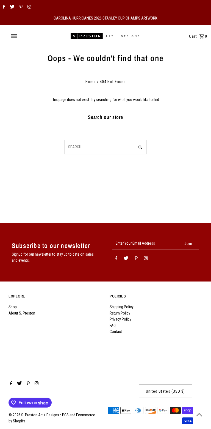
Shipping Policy (122, 307)
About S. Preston (22, 313)
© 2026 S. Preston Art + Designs (34, 415)
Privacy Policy (120, 319)
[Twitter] (12, 7)
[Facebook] (3, 7)
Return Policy (120, 313)
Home (90, 82)
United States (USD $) (165, 391)
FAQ (113, 325)
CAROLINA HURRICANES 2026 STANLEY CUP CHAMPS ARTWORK (105, 18)
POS (65, 415)
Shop (13, 307)
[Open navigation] (24, 36)
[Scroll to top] (199, 414)
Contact (116, 331)
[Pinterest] (20, 7)
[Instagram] (28, 7)
